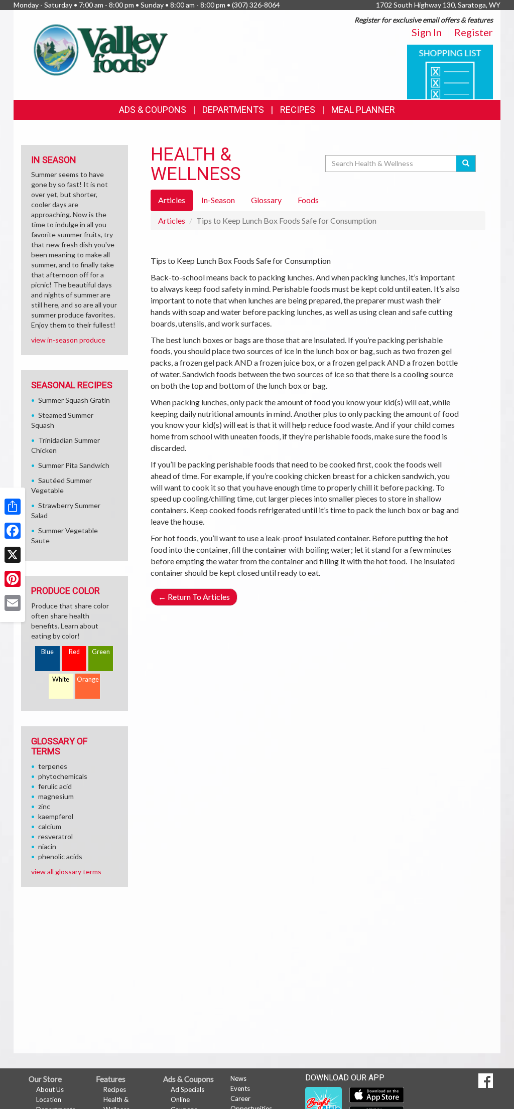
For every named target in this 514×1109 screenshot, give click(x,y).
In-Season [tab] (218, 200)
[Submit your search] (466, 163)
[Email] (13, 603)
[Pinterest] (13, 579)
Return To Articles (194, 596)
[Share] (13, 507)
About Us (50, 1089)
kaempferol (55, 816)
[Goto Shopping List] (450, 71)
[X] (13, 555)
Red (74, 652)
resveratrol (55, 836)
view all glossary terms (66, 871)
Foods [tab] (308, 200)
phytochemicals (62, 776)
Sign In (427, 32)
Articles (171, 220)
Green (101, 652)
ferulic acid (55, 786)
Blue (47, 652)
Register (473, 32)
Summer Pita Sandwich (73, 465)
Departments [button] (233, 109)
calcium (49, 826)
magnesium (56, 796)
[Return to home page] (98, 48)
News (238, 1078)
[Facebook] (13, 531)
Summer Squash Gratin (74, 400)
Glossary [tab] (266, 200)
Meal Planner (363, 109)
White (60, 679)
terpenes (52, 766)
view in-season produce (68, 340)
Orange (88, 679)
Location (48, 1099)
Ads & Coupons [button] (152, 109)
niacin (47, 846)
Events (240, 1088)
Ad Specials (187, 1089)
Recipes (297, 109)
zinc (44, 806)
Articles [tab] (171, 200)
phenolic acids (60, 856)
